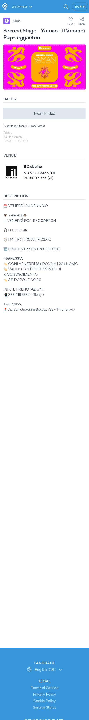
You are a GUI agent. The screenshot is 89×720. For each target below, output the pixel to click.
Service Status (44, 707)
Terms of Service (44, 687)
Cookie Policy (44, 701)
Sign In (80, 6)
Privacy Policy (44, 694)
